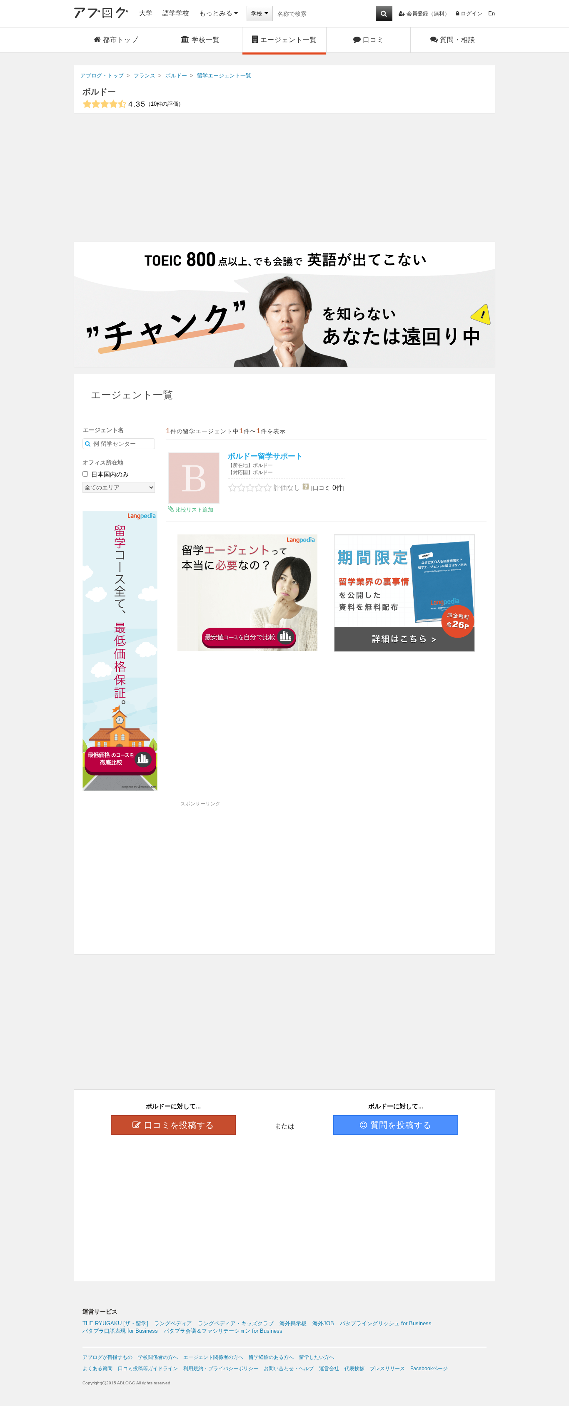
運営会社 (329, 1368)
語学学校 (175, 13)
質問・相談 (457, 39)
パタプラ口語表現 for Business (120, 1331)
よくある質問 (97, 1368)
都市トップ (120, 39)
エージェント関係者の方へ (213, 1357)
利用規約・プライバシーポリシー (220, 1368)
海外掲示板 (293, 1323)
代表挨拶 (354, 1368)
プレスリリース (387, 1368)
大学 (145, 13)
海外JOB (323, 1323)
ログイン (471, 13)
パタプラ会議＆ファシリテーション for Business (223, 1331)
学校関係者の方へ (158, 1357)
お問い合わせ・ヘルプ (289, 1368)
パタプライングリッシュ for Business (386, 1323)
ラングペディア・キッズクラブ (236, 1323)
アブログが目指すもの (107, 1357)
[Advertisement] (284, 177)
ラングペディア (173, 1323)
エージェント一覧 (288, 39)
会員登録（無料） (428, 13)
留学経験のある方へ (271, 1357)
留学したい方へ (316, 1357)
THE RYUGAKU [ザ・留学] (115, 1323)
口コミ (373, 39)
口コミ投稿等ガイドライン (148, 1368)
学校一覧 (206, 39)
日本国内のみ (109, 474)
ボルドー (99, 91)
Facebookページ (429, 1368)
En (491, 13)
